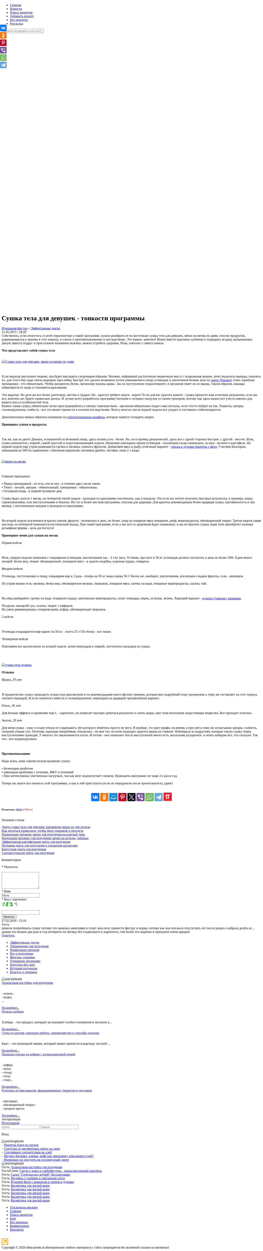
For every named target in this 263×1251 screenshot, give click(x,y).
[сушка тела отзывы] (17, 665)
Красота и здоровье (23, 972)
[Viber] (140, 797)
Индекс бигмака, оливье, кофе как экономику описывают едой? (49, 1156)
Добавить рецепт (22, 16)
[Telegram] (159, 797)
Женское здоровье (22, 957)
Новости (16, 8)
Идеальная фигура (14, 328)
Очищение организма (25, 961)
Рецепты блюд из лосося (21, 1145)
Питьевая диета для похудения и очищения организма (39, 845)
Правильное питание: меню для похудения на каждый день (43, 834)
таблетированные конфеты (86, 417)
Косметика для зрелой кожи (30, 1185)
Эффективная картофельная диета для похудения (36, 842)
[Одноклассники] (104, 797)
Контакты (17, 1229)
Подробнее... (11, 1008)
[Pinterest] (122, 797)
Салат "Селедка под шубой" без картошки (40, 1174)
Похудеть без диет (22, 964)
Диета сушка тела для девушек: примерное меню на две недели (46, 827)
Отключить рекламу (24, 1207)
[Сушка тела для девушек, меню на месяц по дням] (38, 361)
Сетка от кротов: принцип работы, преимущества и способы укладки (50, 1033)
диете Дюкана (221, 380)
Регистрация (10, 1123)
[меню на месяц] (14, 461)
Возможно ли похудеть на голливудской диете (36, 1159)
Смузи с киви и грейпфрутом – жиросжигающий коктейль (61, 1171)
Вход (5, 1134)
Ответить (8, 935)
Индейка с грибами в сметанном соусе (38, 1178)
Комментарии (19, 1226)
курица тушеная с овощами (221, 598)
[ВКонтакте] (95, 797)
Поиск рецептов (21, 12)
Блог (13, 1218)
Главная (15, 5)
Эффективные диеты (45, 328)
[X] (131, 797)
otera (19, 809)
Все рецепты (19, 20)
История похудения (23, 968)
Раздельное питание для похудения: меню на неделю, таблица (45, 838)
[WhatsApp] (149, 797)
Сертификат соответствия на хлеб (28, 1152)
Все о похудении (21, 953)
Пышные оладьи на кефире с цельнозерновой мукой (38, 1054)
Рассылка (16, 23)
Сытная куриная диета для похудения (28, 853)
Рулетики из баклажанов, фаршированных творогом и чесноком (47, 1090)
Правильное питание (24, 950)
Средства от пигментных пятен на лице (32, 1148)
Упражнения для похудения (29, 946)
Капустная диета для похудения (24, 849)
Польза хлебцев (13, 1011)
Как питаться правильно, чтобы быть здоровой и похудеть (42, 830)
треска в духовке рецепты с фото (194, 446)
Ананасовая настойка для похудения (27, 982)
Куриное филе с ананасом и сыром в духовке (42, 1182)
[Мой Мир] (113, 797)
